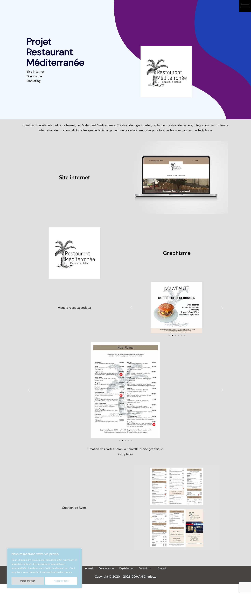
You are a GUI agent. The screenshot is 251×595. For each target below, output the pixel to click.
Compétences (106, 568)
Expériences (126, 568)
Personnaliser (27, 580)
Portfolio (143, 568)
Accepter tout (61, 580)
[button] (131, 308)
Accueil (89, 568)
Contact (161, 568)
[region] (44, 568)
